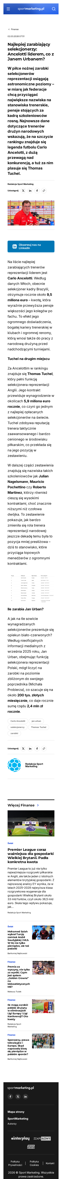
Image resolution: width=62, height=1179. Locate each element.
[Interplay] (20, 1139)
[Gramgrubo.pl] (31, 1147)
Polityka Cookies (34, 1163)
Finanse (15, 29)
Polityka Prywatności (15, 1163)
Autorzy (12, 1123)
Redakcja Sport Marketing (21, 184)
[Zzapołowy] (42, 1139)
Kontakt (50, 1163)
